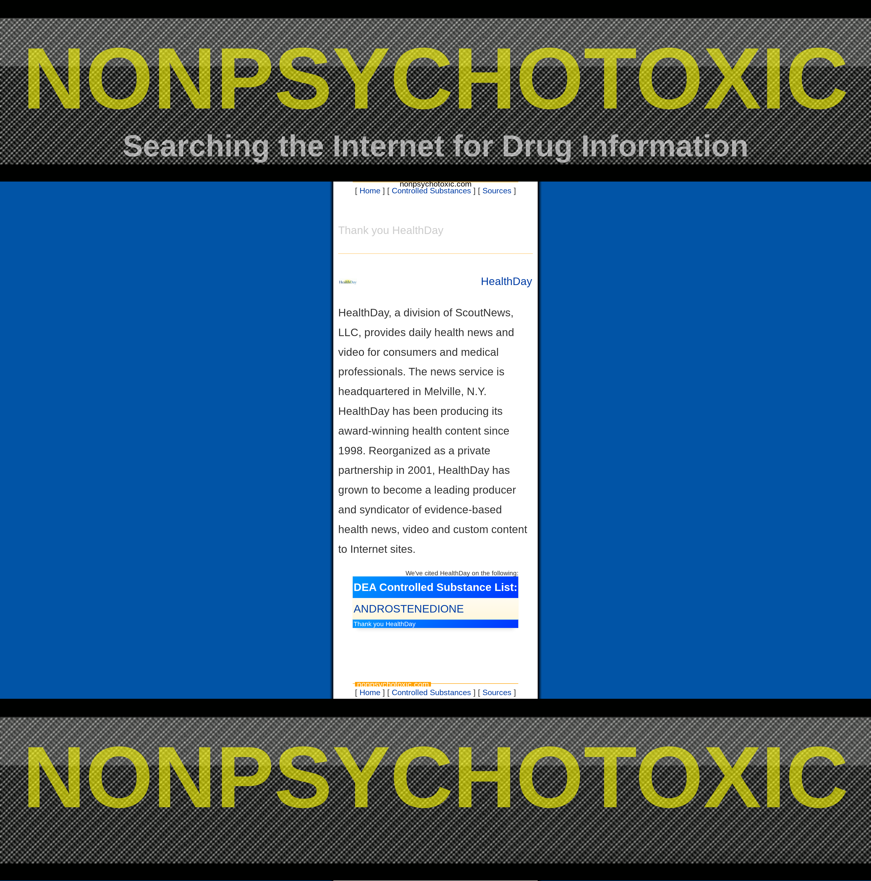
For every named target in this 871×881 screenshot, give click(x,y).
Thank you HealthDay (385, 624)
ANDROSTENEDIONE (409, 609)
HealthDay (506, 281)
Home (370, 190)
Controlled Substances (431, 190)
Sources (496, 190)
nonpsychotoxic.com (436, 183)
